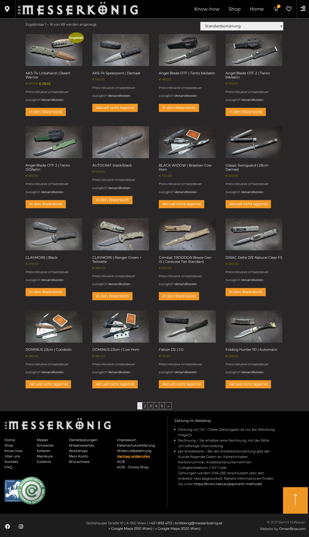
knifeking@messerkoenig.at (199, 523)
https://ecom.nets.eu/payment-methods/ (228, 484)
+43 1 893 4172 (160, 523)
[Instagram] (20, 526)
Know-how (207, 9)
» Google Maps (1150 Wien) (131, 528)
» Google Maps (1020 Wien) (177, 528)
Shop (235, 9)
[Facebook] (7, 526)
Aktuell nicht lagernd (115, 108)
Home (257, 9)
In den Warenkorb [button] (45, 112)
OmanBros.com (292, 529)
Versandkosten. (52, 100)
